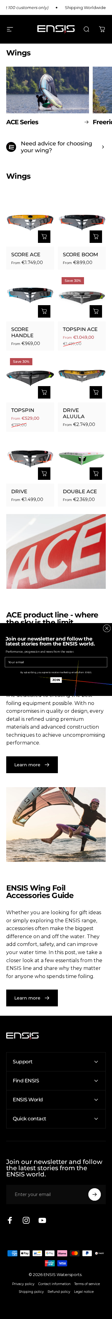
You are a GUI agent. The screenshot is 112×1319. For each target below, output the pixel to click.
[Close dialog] (106, 628)
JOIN (56, 680)
